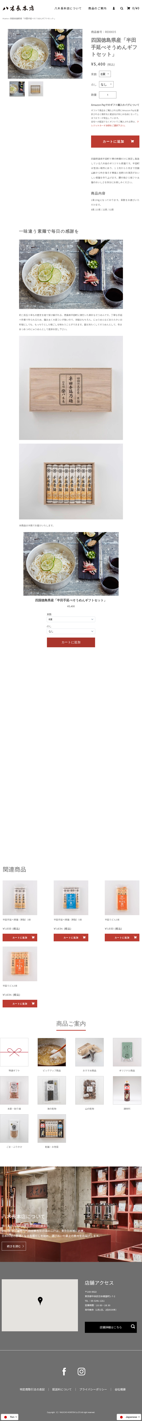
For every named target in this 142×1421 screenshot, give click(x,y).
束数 (94, 74)
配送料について (62, 1389)
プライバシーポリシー (93, 1389)
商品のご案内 (97, 8)
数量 (94, 94)
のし (94, 84)
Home (5, 18)
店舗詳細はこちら (111, 1327)
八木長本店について (68, 8)
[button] (40, 1301)
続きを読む (14, 1246)
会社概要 (120, 1389)
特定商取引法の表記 (32, 1389)
